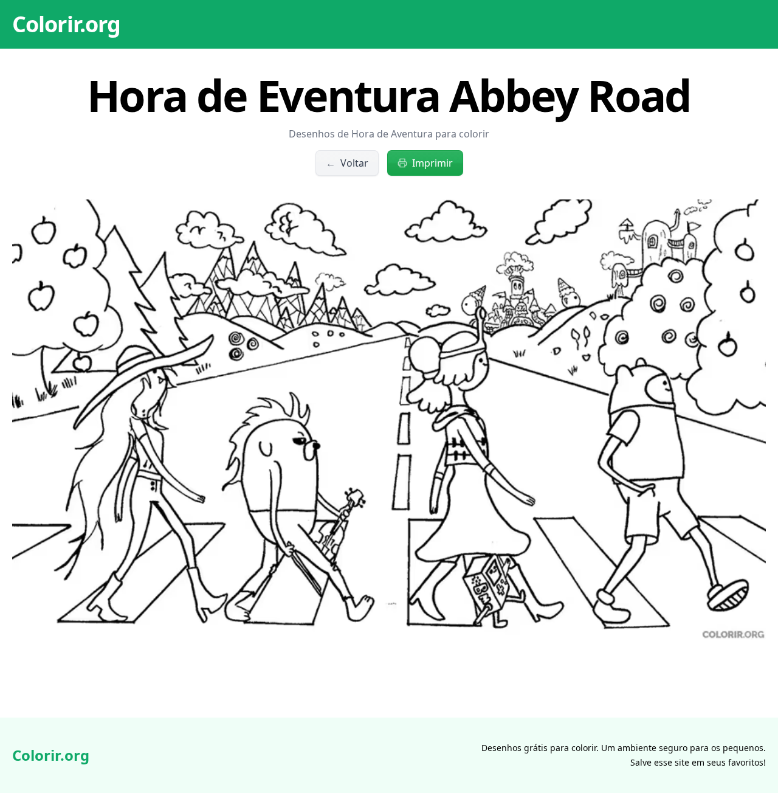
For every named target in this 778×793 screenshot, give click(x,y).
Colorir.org (66, 24)
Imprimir (432, 163)
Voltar (347, 163)
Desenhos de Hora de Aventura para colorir (389, 133)
